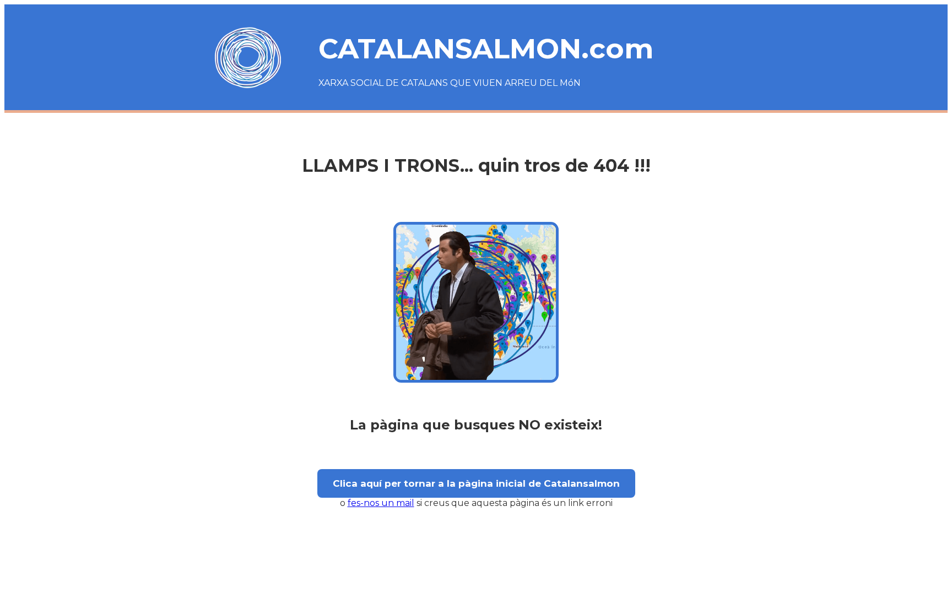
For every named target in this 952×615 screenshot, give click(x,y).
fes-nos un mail (381, 503)
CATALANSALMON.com (485, 49)
